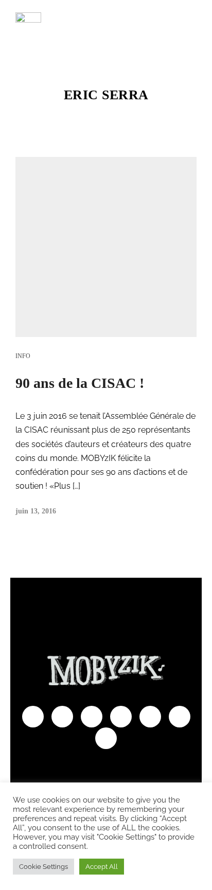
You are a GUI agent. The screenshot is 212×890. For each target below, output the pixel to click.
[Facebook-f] (33, 716)
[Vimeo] (179, 716)
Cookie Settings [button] (43, 866)
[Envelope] (106, 738)
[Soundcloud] (150, 716)
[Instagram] (121, 716)
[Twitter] (91, 716)
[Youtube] (62, 716)
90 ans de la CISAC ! (79, 383)
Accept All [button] (101, 866)
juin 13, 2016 (35, 511)
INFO (22, 356)
